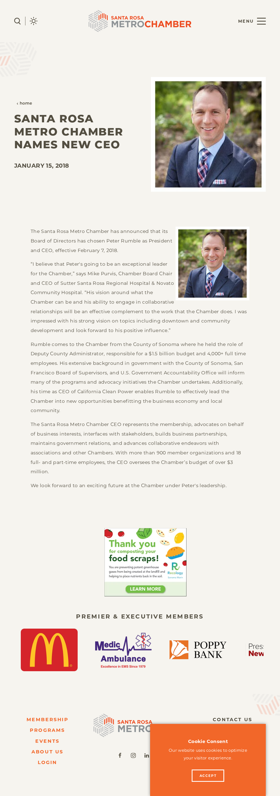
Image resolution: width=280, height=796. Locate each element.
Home (26, 104)
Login (47, 762)
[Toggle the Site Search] (17, 21)
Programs (47, 730)
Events (47, 741)
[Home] (140, 725)
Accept (208, 776)
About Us (47, 751)
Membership (48, 719)
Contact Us (232, 719)
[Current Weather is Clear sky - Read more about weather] (34, 21)
